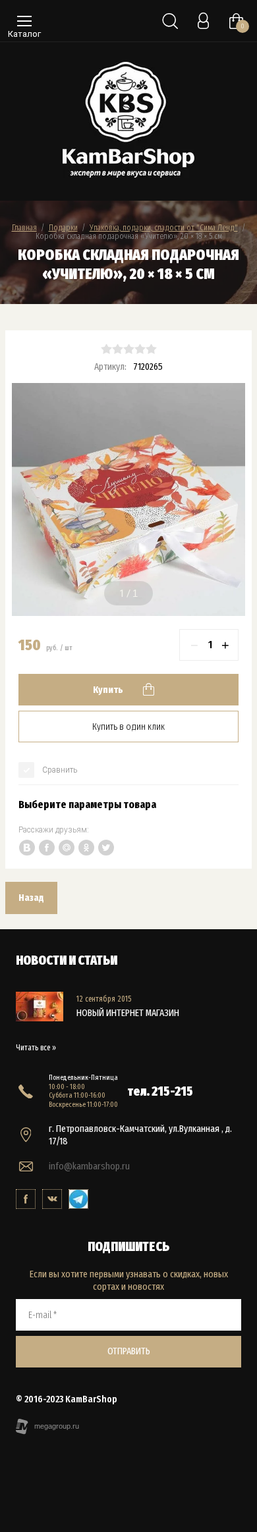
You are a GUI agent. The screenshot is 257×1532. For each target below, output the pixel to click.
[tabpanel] (128, 499)
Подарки (63, 227)
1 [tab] (122, 594)
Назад (31, 898)
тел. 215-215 (160, 1091)
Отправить (128, 1351)
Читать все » (36, 1047)
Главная (24, 227)
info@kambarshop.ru (89, 1166)
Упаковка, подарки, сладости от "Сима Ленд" (164, 227)
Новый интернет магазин (127, 1013)
